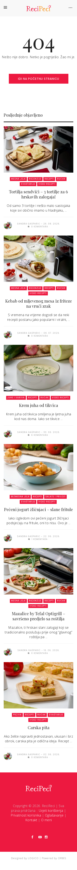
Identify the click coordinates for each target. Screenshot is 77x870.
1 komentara (39, 539)
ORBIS (62, 858)
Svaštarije (28, 184)
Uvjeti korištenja (51, 810)
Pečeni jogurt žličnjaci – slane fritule (38, 509)
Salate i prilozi (55, 496)
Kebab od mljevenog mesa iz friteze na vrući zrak (38, 303)
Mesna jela (18, 178)
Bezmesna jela (20, 496)
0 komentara (39, 226)
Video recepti (46, 184)
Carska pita (38, 727)
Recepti (49, 178)
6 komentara (39, 435)
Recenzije (35, 178)
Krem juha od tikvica (38, 405)
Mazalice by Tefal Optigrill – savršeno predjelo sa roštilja (38, 616)
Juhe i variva (16, 397)
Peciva (17, 714)
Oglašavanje (54, 815)
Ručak (61, 178)
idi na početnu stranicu (38, 79)
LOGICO (33, 858)
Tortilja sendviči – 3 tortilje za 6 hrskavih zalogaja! (38, 194)
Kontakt (31, 820)
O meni (46, 820)
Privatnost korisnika (26, 815)
